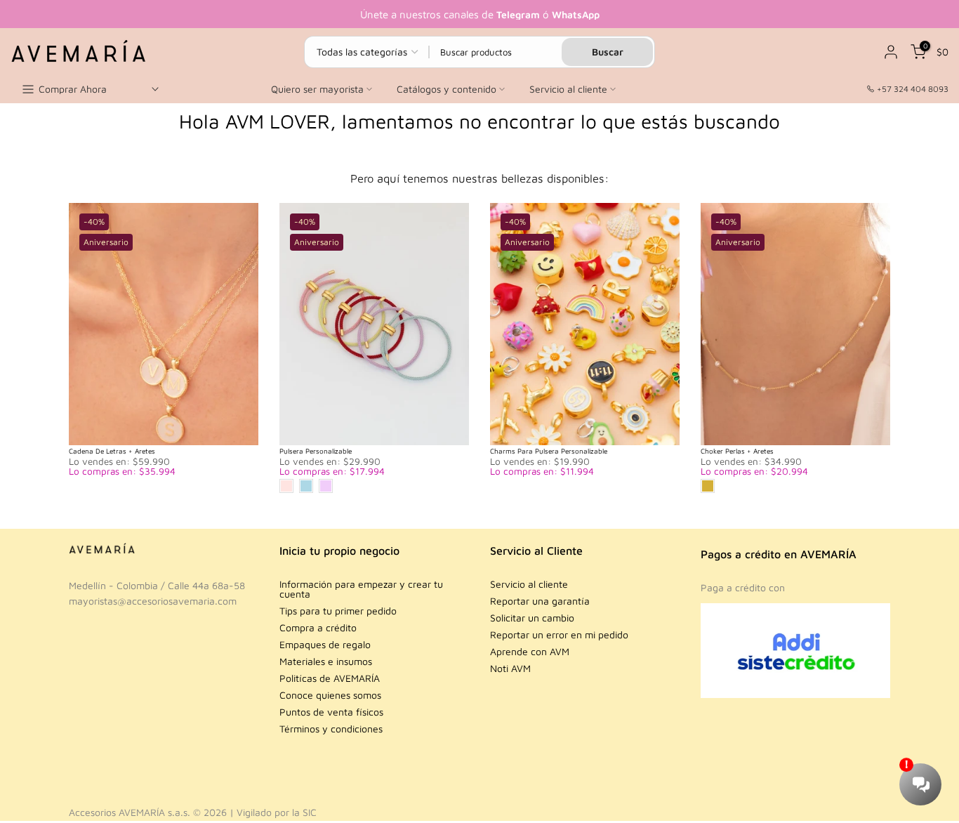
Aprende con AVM (529, 651)
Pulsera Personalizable (315, 451)
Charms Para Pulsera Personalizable (548, 451)
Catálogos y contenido (446, 89)
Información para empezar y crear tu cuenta (361, 589)
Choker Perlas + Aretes (737, 451)
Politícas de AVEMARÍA (329, 678)
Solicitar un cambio (532, 618)
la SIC (304, 812)
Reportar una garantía (540, 601)
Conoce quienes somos (330, 695)
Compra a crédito (318, 627)
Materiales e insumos (325, 661)
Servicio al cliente (568, 89)
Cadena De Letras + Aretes (112, 451)
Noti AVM (510, 668)
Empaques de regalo (325, 644)
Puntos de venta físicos (331, 712)
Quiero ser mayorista (317, 89)
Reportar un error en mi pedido (559, 634)
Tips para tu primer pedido (338, 611)
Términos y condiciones (331, 729)
